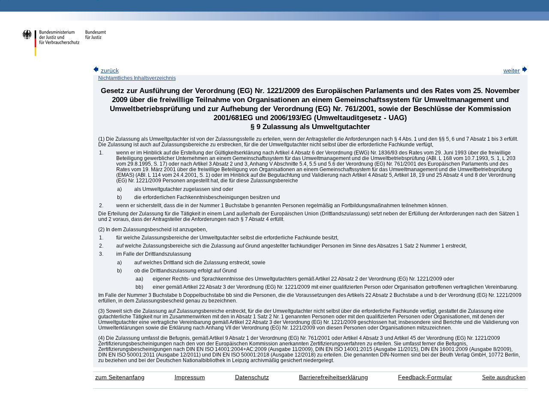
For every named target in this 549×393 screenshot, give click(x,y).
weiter (512, 70)
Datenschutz (252, 377)
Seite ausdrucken (503, 377)
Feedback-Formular (425, 377)
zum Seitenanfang (120, 377)
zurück (110, 70)
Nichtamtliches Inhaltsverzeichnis (137, 78)
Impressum (190, 377)
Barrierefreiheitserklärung (333, 377)
